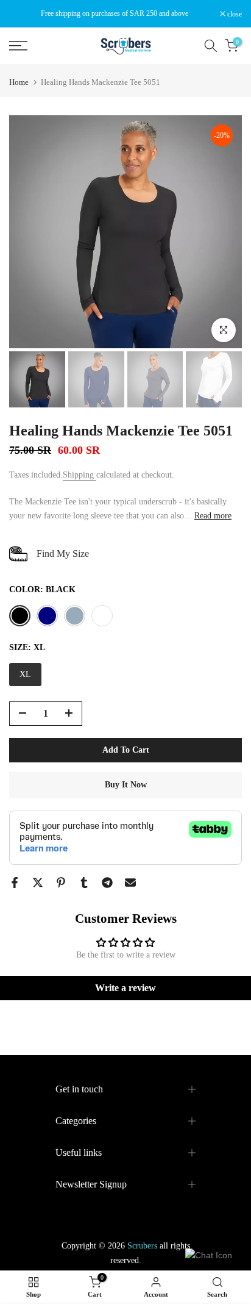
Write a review (125, 988)
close (233, 14)
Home (19, 82)
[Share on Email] (130, 882)
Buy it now (126, 784)
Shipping (79, 474)
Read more (213, 515)
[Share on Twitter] (37, 882)
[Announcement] (114, 13)
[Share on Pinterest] (60, 882)
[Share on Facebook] (14, 882)
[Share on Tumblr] (84, 882)
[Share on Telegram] (107, 882)
